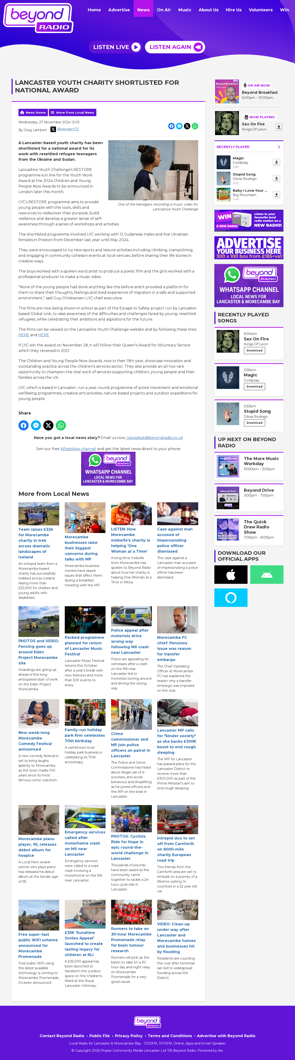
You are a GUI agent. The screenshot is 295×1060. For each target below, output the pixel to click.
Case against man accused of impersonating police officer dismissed (175, 540)
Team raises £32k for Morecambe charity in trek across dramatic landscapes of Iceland (35, 543)
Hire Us (234, 9)
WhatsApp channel (78, 449)
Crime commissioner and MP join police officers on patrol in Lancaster (130, 745)
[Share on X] (187, 126)
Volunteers (261, 9)
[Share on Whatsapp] (195, 126)
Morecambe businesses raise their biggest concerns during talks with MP (81, 548)
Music (184, 9)
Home (94, 9)
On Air (164, 9)
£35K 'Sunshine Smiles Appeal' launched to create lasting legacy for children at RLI (84, 943)
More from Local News (75, 112)
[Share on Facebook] (171, 126)
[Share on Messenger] (179, 126)
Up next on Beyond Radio (247, 442)
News (143, 9)
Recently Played (233, 147)
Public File (99, 1036)
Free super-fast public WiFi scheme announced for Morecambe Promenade (38, 945)
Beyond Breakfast (260, 92)
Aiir (220, 1050)
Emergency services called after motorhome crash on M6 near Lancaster (85, 843)
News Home (36, 112)
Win (284, 9)
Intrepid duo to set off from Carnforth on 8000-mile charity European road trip (176, 849)
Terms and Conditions (170, 1036)
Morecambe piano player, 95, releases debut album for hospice (37, 847)
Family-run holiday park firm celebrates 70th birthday (85, 735)
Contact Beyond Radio (62, 1036)
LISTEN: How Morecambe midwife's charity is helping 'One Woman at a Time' (130, 540)
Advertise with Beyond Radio (226, 1036)
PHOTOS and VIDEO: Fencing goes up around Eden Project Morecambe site (38, 652)
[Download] (278, 127)
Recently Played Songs (243, 318)
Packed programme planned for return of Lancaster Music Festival (84, 645)
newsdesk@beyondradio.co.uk (155, 438)
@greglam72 (68, 129)
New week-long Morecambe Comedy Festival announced (35, 740)
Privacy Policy (129, 1036)
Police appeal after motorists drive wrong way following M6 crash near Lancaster (130, 641)
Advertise (119, 9)
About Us (208, 9)
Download (255, 350)
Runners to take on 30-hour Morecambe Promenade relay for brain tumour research (131, 940)
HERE (23, 335)
